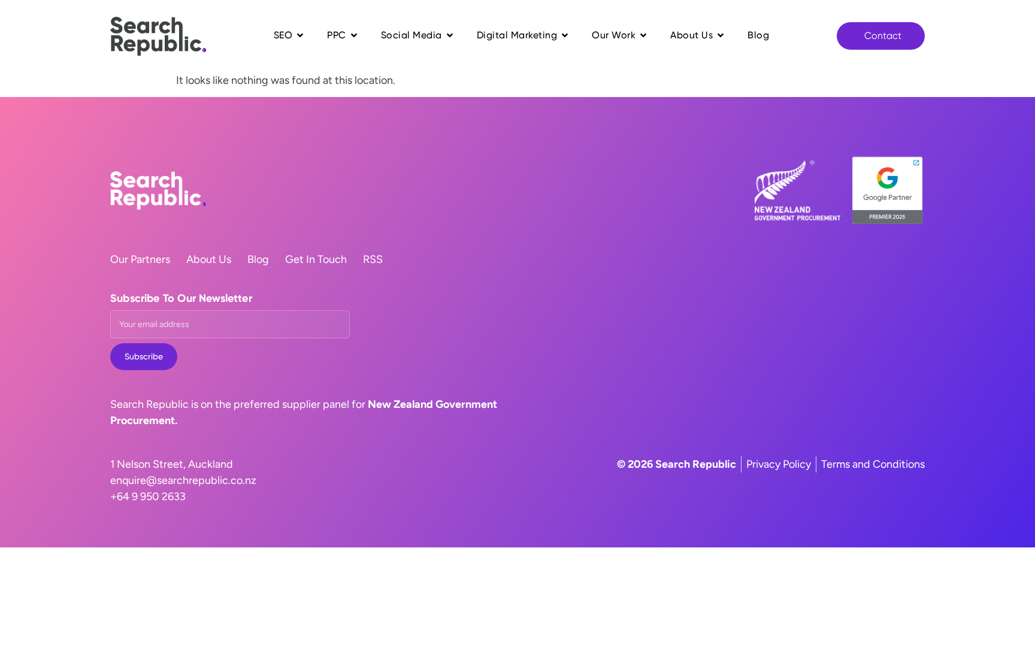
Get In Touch (316, 259)
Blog (258, 259)
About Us (208, 259)
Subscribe (144, 356)
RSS (373, 259)
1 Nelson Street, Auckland (171, 464)
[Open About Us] (720, 35)
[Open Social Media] (450, 35)
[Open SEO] (300, 35)
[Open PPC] (354, 35)
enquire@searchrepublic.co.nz (183, 480)
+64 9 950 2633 (148, 496)
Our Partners (140, 259)
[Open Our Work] (643, 35)
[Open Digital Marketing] (565, 35)
